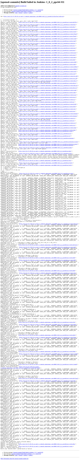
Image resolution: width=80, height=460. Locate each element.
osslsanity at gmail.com (20, 5)
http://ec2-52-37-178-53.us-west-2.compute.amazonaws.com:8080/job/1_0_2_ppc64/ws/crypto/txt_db (48, 76)
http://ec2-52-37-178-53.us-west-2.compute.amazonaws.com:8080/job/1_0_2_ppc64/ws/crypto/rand (47, 38)
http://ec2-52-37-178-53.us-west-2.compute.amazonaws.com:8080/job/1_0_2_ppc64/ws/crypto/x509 (47, 62)
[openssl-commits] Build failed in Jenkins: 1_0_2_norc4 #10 (26, 11)
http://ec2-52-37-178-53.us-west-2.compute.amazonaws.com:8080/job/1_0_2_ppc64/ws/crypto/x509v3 (48, 66)
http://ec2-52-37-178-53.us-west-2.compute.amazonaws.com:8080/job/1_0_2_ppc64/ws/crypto (45, 131)
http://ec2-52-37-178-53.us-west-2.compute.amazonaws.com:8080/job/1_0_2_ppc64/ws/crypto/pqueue (48, 113)
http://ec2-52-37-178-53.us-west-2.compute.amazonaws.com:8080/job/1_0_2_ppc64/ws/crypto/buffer (48, 22)
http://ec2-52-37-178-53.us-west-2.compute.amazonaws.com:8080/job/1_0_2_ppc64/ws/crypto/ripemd (48, 353)
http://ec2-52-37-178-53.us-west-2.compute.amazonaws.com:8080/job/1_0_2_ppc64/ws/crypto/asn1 (47, 52)
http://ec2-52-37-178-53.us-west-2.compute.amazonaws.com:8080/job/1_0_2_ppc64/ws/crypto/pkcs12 (48, 85)
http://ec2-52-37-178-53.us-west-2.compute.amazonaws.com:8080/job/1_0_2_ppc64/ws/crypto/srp (47, 123)
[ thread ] (20, 12)
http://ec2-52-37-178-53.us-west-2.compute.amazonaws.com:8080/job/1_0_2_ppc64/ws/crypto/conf (47, 71)
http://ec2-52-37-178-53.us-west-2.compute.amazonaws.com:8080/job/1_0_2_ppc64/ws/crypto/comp (47, 90)
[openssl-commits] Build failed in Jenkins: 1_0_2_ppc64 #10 (28, 10)
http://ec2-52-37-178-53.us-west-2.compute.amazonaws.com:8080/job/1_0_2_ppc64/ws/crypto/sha (47, 273)
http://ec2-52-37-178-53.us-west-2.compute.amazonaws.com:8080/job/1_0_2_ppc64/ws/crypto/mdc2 (47, 324)
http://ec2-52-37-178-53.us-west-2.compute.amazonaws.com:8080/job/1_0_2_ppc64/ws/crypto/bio (47, 24)
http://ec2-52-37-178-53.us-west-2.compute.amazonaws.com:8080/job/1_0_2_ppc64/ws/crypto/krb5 (47, 104)
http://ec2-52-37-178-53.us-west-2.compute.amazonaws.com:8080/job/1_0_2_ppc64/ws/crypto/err (47, 43)
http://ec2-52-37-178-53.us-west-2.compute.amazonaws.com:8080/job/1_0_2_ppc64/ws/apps (45, 147)
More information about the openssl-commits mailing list (14, 458)
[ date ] (16, 12)
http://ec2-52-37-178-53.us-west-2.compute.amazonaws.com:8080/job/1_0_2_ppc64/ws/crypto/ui (47, 99)
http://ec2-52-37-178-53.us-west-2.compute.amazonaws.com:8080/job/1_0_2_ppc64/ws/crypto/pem (47, 57)
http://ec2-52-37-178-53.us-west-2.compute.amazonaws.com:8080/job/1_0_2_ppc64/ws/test (45, 153)
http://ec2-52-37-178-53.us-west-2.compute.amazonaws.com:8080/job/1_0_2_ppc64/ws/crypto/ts (47, 118)
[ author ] (30, 12)
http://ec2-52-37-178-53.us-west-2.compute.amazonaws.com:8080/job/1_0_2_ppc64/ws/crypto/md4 (47, 247)
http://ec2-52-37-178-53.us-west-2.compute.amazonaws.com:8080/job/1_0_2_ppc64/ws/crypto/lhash (48, 34)
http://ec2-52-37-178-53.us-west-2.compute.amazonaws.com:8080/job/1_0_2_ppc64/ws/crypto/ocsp (47, 95)
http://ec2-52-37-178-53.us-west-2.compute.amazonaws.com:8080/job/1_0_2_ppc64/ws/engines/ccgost (48, 141)
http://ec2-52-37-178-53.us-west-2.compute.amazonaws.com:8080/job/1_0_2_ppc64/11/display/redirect (34, 16)
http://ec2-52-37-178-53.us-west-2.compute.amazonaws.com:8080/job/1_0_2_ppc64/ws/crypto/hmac (47, 337)
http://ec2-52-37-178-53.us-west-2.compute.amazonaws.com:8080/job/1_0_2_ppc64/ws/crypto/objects (48, 223)
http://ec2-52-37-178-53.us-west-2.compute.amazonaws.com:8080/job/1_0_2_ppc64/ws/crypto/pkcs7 (48, 80)
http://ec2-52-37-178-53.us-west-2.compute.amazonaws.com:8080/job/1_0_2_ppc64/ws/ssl (45, 133)
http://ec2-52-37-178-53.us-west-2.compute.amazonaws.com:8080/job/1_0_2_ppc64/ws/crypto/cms (47, 109)
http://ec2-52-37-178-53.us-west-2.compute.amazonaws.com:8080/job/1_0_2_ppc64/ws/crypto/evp (47, 48)
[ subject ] (25, 12)
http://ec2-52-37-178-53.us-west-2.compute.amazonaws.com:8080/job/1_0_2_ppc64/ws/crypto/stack (48, 29)
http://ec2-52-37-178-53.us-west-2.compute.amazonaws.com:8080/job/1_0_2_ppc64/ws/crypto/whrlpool (20, 367)
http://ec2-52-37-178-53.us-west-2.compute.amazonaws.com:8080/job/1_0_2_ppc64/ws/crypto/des (47, 380)
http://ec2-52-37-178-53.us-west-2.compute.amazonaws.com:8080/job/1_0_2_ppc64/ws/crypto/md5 (47, 260)
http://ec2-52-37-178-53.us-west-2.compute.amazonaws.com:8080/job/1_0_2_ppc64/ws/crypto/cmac (47, 127)
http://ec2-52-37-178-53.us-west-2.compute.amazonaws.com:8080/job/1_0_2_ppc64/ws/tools (45, 162)
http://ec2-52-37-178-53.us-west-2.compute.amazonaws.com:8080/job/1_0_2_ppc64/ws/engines (46, 138)
